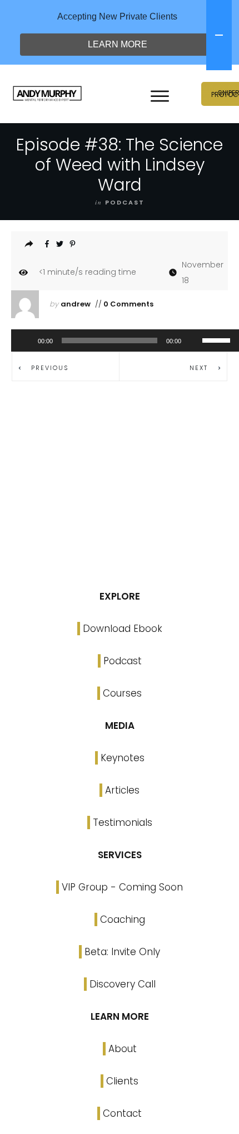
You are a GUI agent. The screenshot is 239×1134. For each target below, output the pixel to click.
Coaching (122, 919)
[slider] (217, 339)
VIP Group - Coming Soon (122, 887)
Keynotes (123, 758)
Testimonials (122, 822)
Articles (122, 790)
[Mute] (193, 340)
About (122, 1048)
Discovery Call (122, 984)
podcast (125, 202)
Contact (122, 1113)
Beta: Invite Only (122, 951)
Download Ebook (122, 628)
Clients (122, 1081)
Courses (122, 693)
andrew (76, 304)
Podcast (122, 661)
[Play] (25, 340)
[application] (119, 340)
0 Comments (127, 304)
